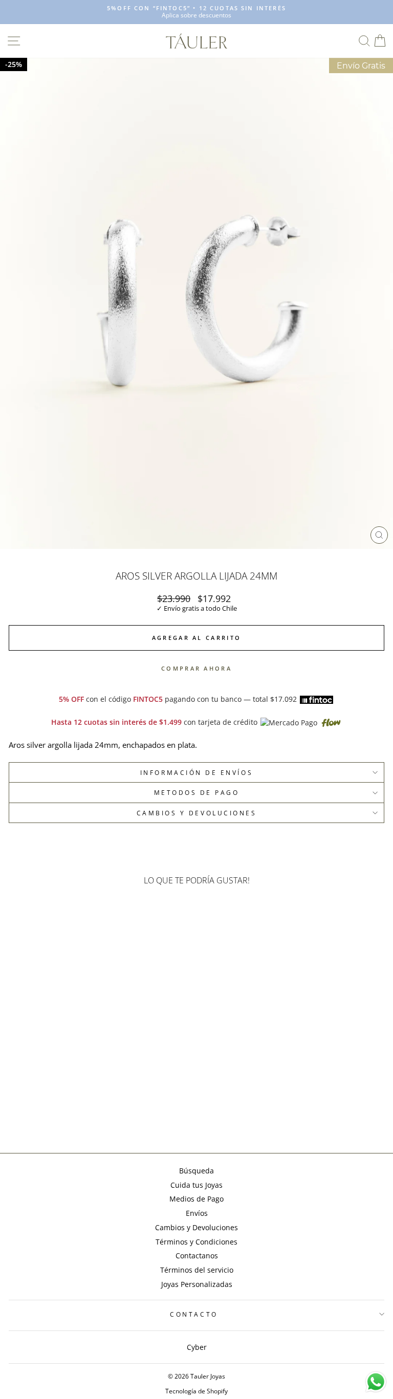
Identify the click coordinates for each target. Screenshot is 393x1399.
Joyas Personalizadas (196, 1284)
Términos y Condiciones (196, 1242)
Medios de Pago (196, 1199)
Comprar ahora (196, 668)
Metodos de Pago (196, 792)
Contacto (193, 1314)
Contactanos (197, 1255)
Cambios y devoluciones (197, 813)
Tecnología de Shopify (196, 1391)
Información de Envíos (196, 772)
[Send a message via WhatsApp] (376, 1382)
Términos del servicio (196, 1270)
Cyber (197, 1347)
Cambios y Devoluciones (196, 1227)
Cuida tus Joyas (196, 1185)
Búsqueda (196, 1170)
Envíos (197, 1213)
